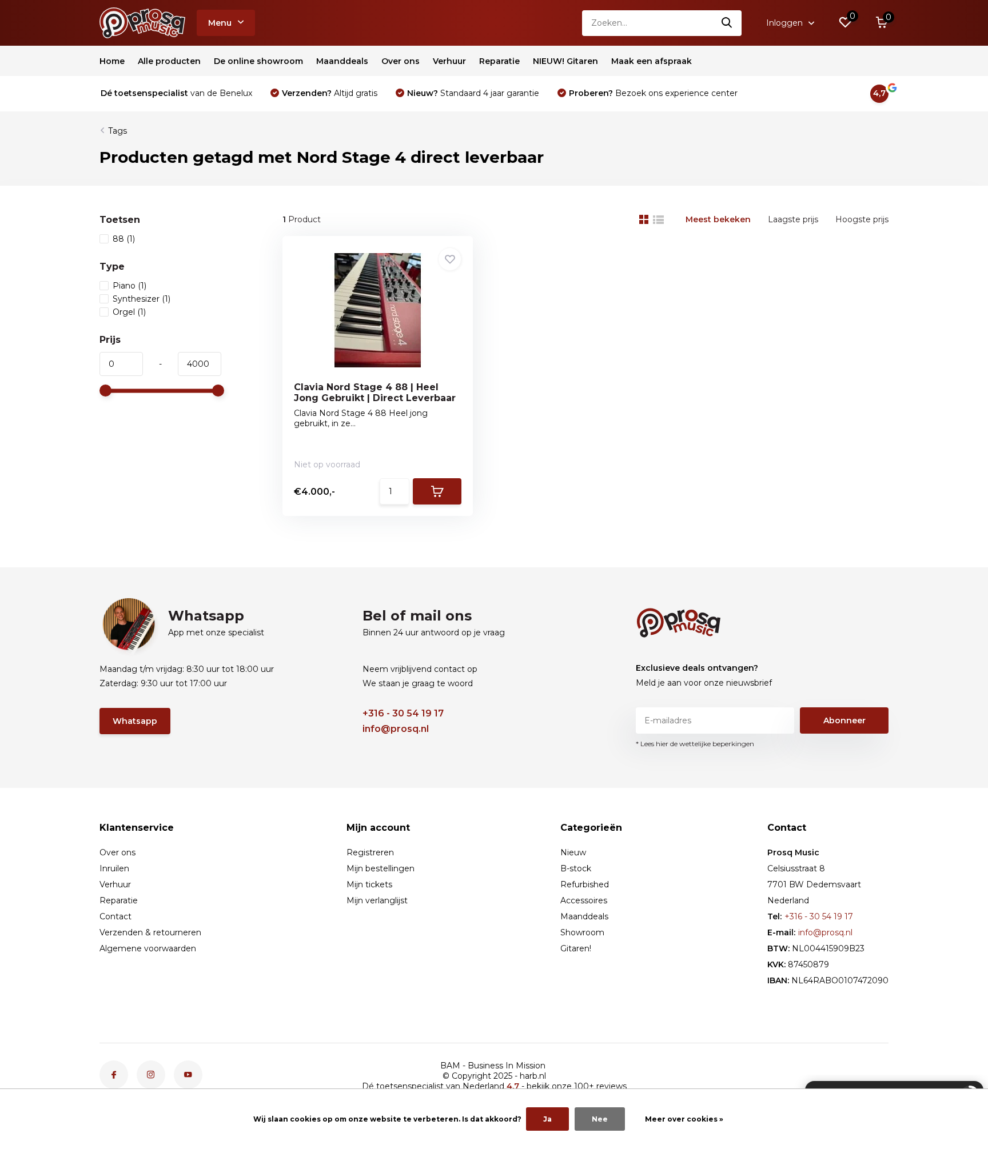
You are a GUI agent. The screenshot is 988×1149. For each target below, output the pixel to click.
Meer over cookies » (684, 1119)
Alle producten (169, 61)
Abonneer (844, 720)
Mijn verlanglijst (377, 900)
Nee (600, 1119)
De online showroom (258, 61)
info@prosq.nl (395, 728)
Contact (115, 916)
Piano (129, 286)
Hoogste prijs (862, 219)
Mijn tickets (369, 884)
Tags (117, 131)
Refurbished (584, 884)
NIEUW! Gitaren (565, 61)
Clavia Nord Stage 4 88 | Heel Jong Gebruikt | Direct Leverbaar (375, 392)
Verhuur (449, 61)
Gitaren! (575, 948)
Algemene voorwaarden (147, 948)
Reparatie (499, 61)
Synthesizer (141, 299)
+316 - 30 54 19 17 (403, 713)
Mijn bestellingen (380, 868)
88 (124, 239)
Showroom (582, 932)
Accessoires (583, 900)
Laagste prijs (793, 219)
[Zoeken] (727, 23)
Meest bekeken (718, 219)
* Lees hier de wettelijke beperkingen (695, 743)
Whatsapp (135, 721)
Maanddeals (342, 61)
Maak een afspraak (651, 61)
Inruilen (114, 868)
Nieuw (573, 852)
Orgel (129, 312)
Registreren (370, 852)
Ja (547, 1119)
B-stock (575, 868)
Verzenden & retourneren (150, 932)
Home (112, 61)
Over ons (400, 61)
